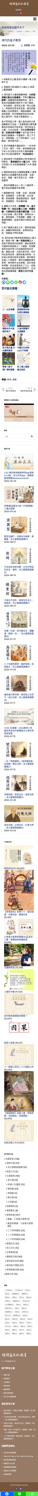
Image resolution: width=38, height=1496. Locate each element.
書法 (7, 1323)
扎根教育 (19, 31)
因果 (7, 1301)
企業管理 (10, 1252)
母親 (21, 1323)
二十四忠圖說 (14, 1239)
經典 (30, 1326)
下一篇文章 (26, 390)
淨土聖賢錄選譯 (15, 1167)
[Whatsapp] (16, 282)
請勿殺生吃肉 (12, 1261)
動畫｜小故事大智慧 (17, 1219)
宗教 (17, 1308)
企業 (27, 1290)
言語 (29, 1330)
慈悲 (7, 1319)
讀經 (14, 1333)
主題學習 (10, 31)
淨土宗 (8, 1326)
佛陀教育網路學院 (9, 1460)
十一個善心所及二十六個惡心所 (19, 1067)
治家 (28, 1323)
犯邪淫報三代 (10, 1142)
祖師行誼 (10, 1163)
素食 (23, 1326)
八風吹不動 (9, 992)
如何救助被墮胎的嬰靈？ (15, 1016)
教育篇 (27, 31)
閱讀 (28, 1333)
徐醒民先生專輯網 (9, 1471)
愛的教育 (16, 1315)
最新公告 (9, 1274)
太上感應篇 (9, 1304)
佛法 (7, 1294)
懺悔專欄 (6, 1389)
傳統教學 (15, 1294)
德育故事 (10, 1215)
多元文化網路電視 (9, 1397)
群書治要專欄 (8, 1393)
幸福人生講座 (14, 1184)
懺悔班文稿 (11, 1256)
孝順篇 (11, 1193)
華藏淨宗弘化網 (9, 1463)
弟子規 (25, 1312)
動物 (7, 1297)
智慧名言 (10, 1243)
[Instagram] (20, 282)
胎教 (14, 1330)
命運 (14, 1297)
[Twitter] (12, 282)
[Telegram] (24, 282)
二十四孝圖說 (14, 1230)
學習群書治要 (12, 1269)
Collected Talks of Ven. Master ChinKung (18, 1456)
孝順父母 (8, 1308)
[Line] (8, 282)
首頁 (3, 31)
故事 (15, 1319)
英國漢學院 (7, 1474)
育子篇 (11, 1180)
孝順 (25, 1304)
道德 (21, 1333)
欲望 (14, 1323)
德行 (8, 1315)
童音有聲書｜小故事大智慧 (20, 1223)
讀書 (14, 379)
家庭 (24, 1308)
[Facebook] (3, 282)
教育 (9, 379)
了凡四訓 (8, 1290)
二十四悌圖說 (14, 1235)
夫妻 (18, 1304)
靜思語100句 (10, 868)
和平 (21, 1297)
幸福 (17, 1312)
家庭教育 (8, 1312)
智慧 (30, 1319)
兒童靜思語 (9, 967)
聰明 (7, 1330)
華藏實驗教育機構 (9, 1467)
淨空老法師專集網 (9, 1453)
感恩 (25, 1315)
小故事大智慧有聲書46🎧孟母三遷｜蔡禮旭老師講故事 (18, 938)
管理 (16, 1326)
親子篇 (11, 1197)
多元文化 (10, 1248)
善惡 (28, 1297)
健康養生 (10, 1210)
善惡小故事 (9, 1043)
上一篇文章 (11, 390)
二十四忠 (19, 1290)
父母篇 (11, 1202)
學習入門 (10, 1171)
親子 (21, 1330)
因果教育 (10, 1206)
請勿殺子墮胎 (12, 1265)
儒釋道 (25, 1294)
